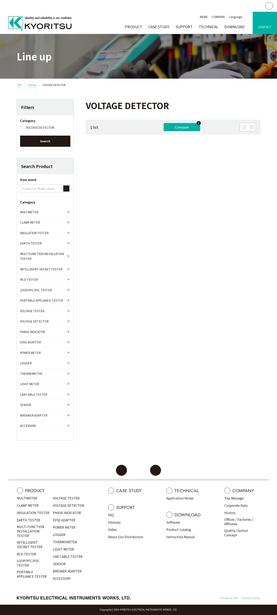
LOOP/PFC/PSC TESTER (36, 290)
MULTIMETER (29, 212)
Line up (32, 85)
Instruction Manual (180, 537)
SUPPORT (184, 26)
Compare (182, 127)
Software (173, 522)
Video (112, 529)
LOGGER (26, 363)
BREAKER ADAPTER (33, 415)
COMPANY (218, 17)
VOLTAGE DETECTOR (34, 321)
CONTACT (265, 27)
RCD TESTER (29, 280)
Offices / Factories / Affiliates (238, 521)
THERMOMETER (31, 374)
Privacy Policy (251, 598)
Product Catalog (178, 529)
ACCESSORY (28, 426)
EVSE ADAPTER (30, 342)
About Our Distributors (125, 537)
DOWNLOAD (234, 26)
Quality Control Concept (236, 532)
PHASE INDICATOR (32, 332)
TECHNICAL (208, 26)
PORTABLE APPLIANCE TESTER (41, 300)
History (229, 512)
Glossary (114, 522)
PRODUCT (133, 26)
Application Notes (180, 498)
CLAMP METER (30, 222)
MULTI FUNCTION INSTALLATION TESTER (42, 256)
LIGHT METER (29, 384)
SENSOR (25, 405)
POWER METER (30, 353)
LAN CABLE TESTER (33, 394)
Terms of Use (229, 598)
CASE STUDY (159, 26)
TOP (19, 85)
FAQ (111, 515)
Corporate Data (235, 505)
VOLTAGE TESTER (32, 311)
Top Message (234, 498)
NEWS (204, 17)
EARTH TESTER (31, 243)
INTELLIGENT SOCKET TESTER (41, 269)
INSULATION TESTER (34, 233)
